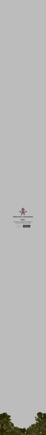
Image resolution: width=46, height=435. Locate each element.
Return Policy (22, 422)
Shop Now (31, 1)
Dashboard (36, 400)
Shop (41, 3)
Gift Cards (26, 394)
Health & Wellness (7, 214)
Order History (37, 405)
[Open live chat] (43, 432)
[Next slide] (44, 29)
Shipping (3, 172)
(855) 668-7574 (7, 364)
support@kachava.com (8, 366)
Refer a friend (27, 403)
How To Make (27, 381)
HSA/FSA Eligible (38, 381)
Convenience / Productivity (19, 214)
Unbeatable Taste (4, 163)
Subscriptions (37, 401)
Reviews (25, 391)
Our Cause (26, 401)
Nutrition (3, 160)
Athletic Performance (31, 214)
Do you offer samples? (6, 346)
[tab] (2, 323)
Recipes (25, 389)
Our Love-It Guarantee (5, 166)
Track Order (36, 388)
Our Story (26, 400)
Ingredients (26, 383)
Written (21, 209)
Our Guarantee (37, 386)
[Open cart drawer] (37, 3)
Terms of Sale (28, 422)
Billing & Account (38, 403)
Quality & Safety (4, 169)
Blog (25, 393)
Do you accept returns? (7, 337)
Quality (25, 386)
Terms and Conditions (15, 153)
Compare (26, 388)
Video (7, 209)
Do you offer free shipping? (8, 341)
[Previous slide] (1, 29)
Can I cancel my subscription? (8, 328)
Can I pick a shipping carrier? (8, 332)
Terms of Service (9, 422)
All (1, 214)
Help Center (36, 383)
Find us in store (27, 405)
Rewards (36, 407)
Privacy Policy (16, 422)
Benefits (25, 384)
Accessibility (37, 389)
